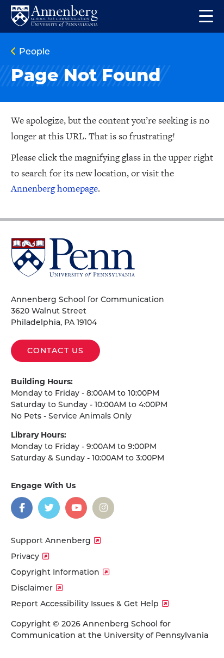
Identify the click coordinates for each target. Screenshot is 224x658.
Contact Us (55, 350)
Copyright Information (55, 572)
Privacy (25, 556)
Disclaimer (32, 588)
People (34, 51)
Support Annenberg (51, 540)
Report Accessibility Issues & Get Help (85, 603)
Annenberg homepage (54, 188)
